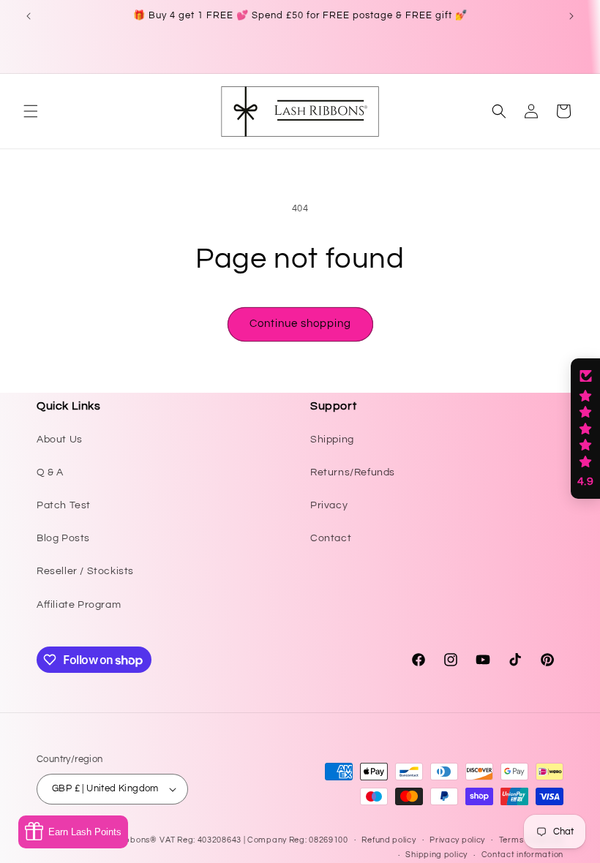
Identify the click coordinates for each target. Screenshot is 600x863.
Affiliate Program (79, 605)
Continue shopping (300, 323)
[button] (31, 111)
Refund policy (388, 840)
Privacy (329, 505)
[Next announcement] (571, 16)
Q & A (50, 472)
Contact (330, 538)
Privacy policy (457, 840)
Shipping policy (436, 855)
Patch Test (64, 505)
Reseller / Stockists (85, 571)
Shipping (332, 439)
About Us (60, 439)
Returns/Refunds (352, 472)
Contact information (522, 855)
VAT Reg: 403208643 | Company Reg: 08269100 (254, 840)
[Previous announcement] (28, 16)
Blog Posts (63, 538)
